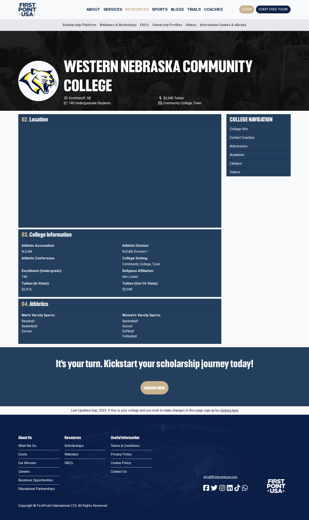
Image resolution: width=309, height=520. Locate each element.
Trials (194, 9)
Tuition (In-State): (35, 283)
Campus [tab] (236, 163)
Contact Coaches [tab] (242, 138)
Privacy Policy (121, 454)
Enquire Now (154, 388)
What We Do (27, 446)
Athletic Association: (38, 246)
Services (112, 9)
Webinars (71, 454)
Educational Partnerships (36, 489)
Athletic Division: (135, 246)
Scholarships (74, 446)
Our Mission (27, 463)
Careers (24, 472)
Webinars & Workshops (118, 25)
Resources (137, 9)
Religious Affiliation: (138, 271)
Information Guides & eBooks (223, 25)
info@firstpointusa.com (220, 477)
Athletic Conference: (38, 258)
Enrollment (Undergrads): (42, 271)
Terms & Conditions (125, 446)
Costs (22, 454)
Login (246, 9)
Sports (160, 9)
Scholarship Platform (79, 25)
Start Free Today (273, 9)
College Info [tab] (239, 129)
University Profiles (167, 25)
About (93, 9)
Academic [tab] (237, 155)
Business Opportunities (35, 480)
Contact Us (119, 472)
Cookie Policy (121, 463)
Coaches (213, 9)
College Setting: (135, 258)
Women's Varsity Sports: (141, 315)
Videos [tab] (235, 172)
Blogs (177, 9)
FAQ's (144, 25)
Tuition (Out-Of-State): (140, 283)
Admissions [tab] (238, 146)
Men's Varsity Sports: (38, 315)
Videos (191, 25)
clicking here (229, 410)
